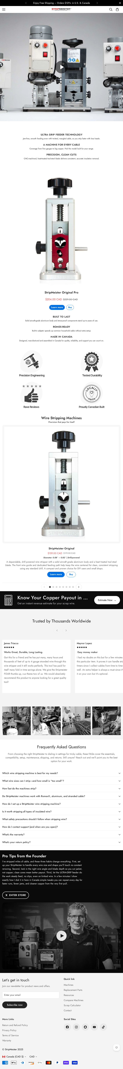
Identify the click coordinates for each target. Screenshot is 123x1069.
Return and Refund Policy (15, 1025)
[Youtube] (94, 1027)
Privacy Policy (9, 1030)
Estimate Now (107, 600)
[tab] (50, 587)
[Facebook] (67, 1027)
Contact (68, 1010)
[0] (117, 9)
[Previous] (25, 3)
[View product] (61, 227)
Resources (69, 995)
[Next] (97, 3)
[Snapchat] (85, 1027)
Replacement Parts (73, 990)
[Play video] (61, 67)
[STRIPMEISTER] (61, 9)
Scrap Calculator (72, 1005)
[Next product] (79, 587)
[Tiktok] (103, 1027)
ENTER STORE (17, 895)
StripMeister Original (61, 548)
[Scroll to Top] (117, 1052)
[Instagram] (76, 1027)
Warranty (6, 1040)
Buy (70, 307)
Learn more (57, 307)
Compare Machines (73, 1000)
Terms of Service (10, 1035)
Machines (68, 985)
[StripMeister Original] (61, 484)
